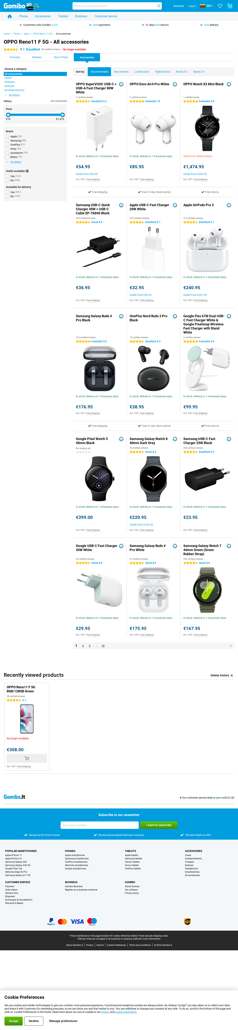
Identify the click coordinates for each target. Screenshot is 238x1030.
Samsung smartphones (77, 858)
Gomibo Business (74, 886)
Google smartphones (75, 868)
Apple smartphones (75, 855)
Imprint (100, 945)
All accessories (63, 34)
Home (7, 34)
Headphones (191, 868)
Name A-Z (181, 71)
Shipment (10, 896)
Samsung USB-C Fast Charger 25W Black (199, 441)
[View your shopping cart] (229, 5)
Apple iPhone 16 (13, 858)
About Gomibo (132, 886)
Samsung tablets (133, 858)
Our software (131, 889)
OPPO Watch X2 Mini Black (203, 84)
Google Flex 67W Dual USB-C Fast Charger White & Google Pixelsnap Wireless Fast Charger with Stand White (203, 324)
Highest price (162, 71)
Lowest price (141, 71)
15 (103, 645)
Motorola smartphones (76, 865)
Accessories (43, 16)
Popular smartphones (21, 850)
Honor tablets (132, 865)
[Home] (10, 16)
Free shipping (93, 179)
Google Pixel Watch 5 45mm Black (92, 441)
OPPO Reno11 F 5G (42, 34)
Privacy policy (132, 893)
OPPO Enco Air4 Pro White (149, 84)
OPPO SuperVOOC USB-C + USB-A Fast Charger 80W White (96, 88)
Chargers (189, 862)
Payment (9, 886)
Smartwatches (192, 872)
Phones (70, 850)
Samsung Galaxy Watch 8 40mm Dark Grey (149, 441)
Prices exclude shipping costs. (153, 936)
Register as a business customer (81, 889)
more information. (152, 939)
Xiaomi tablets (132, 862)
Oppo (26, 34)
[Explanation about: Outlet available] (27, 171)
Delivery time (11, 893)
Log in (192, 5)
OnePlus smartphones (76, 862)
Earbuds (189, 865)
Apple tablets (131, 855)
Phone (23, 16)
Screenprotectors (193, 858)
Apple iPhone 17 (13, 855)
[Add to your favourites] (121, 84)
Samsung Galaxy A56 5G (17, 865)
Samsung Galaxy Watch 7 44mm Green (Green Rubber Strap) (202, 550)
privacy (105, 1011)
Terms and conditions (140, 945)
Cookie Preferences (116, 945)
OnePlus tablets (133, 868)
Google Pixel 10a (13, 868)
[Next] (231, 645)
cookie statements (125, 1011)
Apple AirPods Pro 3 (198, 205)
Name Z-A (199, 71)
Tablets (63, 16)
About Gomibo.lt (74, 945)
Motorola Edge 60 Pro (16, 872)
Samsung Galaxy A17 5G (17, 875)
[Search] (159, 6)
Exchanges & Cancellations (18, 900)
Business (81, 16)
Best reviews (121, 71)
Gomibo (130, 882)
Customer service (106, 16)
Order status (11, 889)
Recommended (99, 71)
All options (14, 95)
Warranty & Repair (14, 903)
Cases (188, 855)
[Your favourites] (220, 5)
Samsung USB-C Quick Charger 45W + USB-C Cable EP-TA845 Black (93, 209)
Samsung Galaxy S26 (16, 862)
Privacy (89, 945)
